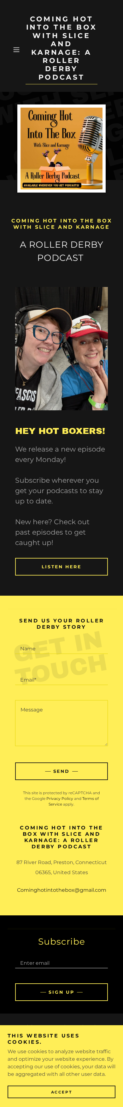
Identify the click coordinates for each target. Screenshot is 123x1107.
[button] (18, 49)
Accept (61, 1092)
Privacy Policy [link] (59, 798)
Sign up (61, 992)
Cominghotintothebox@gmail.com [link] (61, 890)
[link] (61, 49)
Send (61, 771)
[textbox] (61, 646)
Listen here (62, 567)
